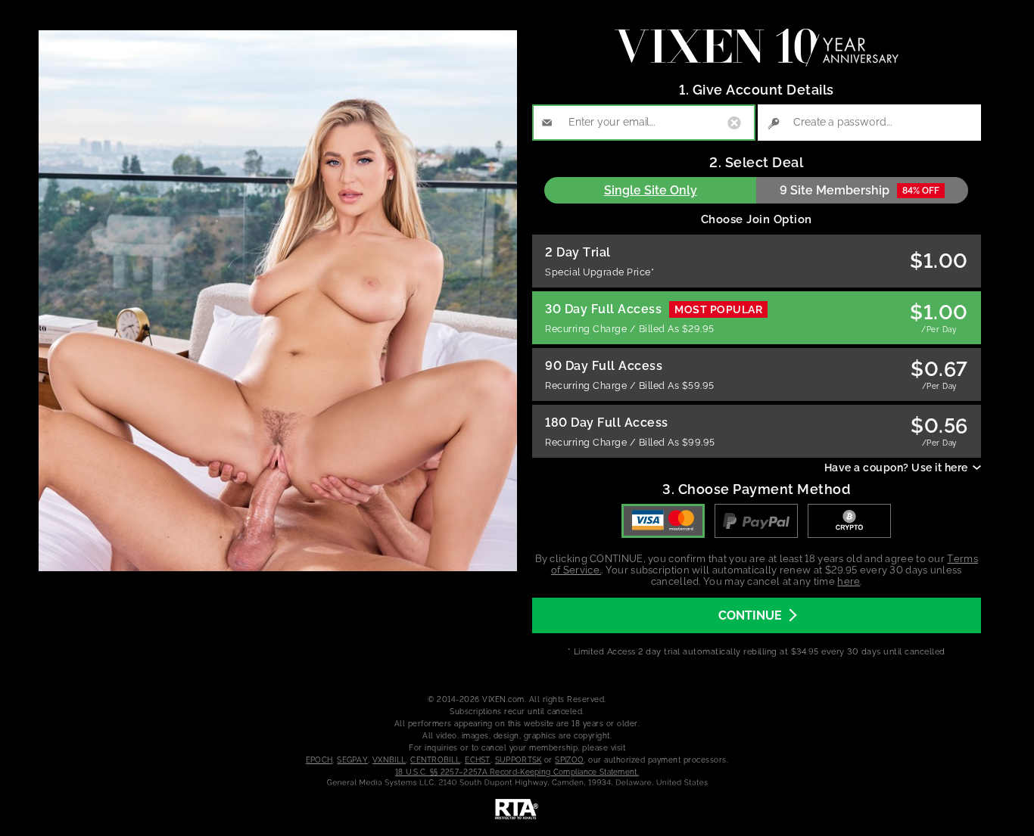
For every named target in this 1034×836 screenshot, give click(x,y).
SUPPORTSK (518, 760)
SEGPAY (352, 760)
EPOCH (319, 760)
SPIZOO (569, 760)
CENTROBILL (435, 760)
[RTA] (517, 809)
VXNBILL (389, 760)
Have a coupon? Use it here (896, 468)
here (848, 581)
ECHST (478, 760)
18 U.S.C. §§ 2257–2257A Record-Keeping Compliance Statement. (517, 772)
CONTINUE (750, 615)
